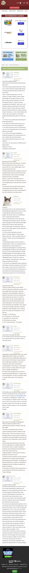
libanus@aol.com (21, 395)
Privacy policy (13, 564)
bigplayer (16, 196)
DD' (14, 476)
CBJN (26, 11)
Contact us (23, 564)
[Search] (27, 3)
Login (17, 2)
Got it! (14, 571)
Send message (16, 80)
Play (21, 23)
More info (20, 568)
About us (4, 564)
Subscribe (4, 11)
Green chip (20, 11)
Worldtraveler (17, 383)
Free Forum (12, 11)
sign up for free (14, 7)
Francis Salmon (17, 413)
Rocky (15, 152)
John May (16, 345)
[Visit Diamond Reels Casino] (7, 553)
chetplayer (16, 72)
